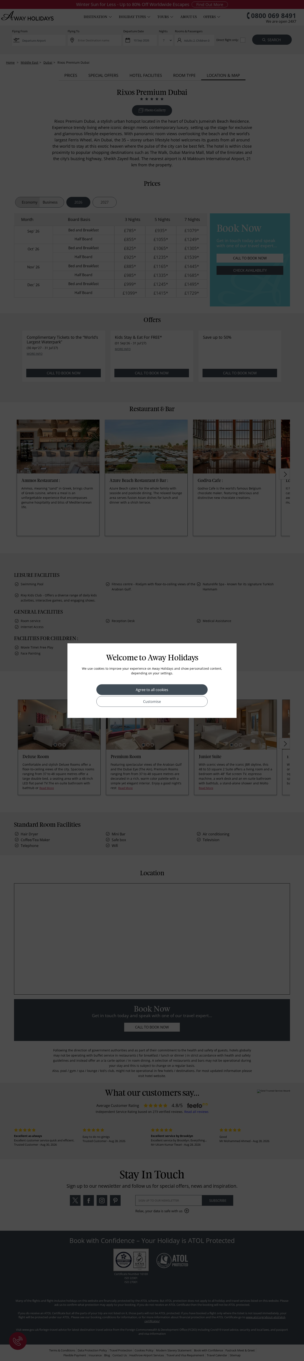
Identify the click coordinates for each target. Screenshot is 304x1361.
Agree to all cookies (152, 689)
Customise (152, 701)
